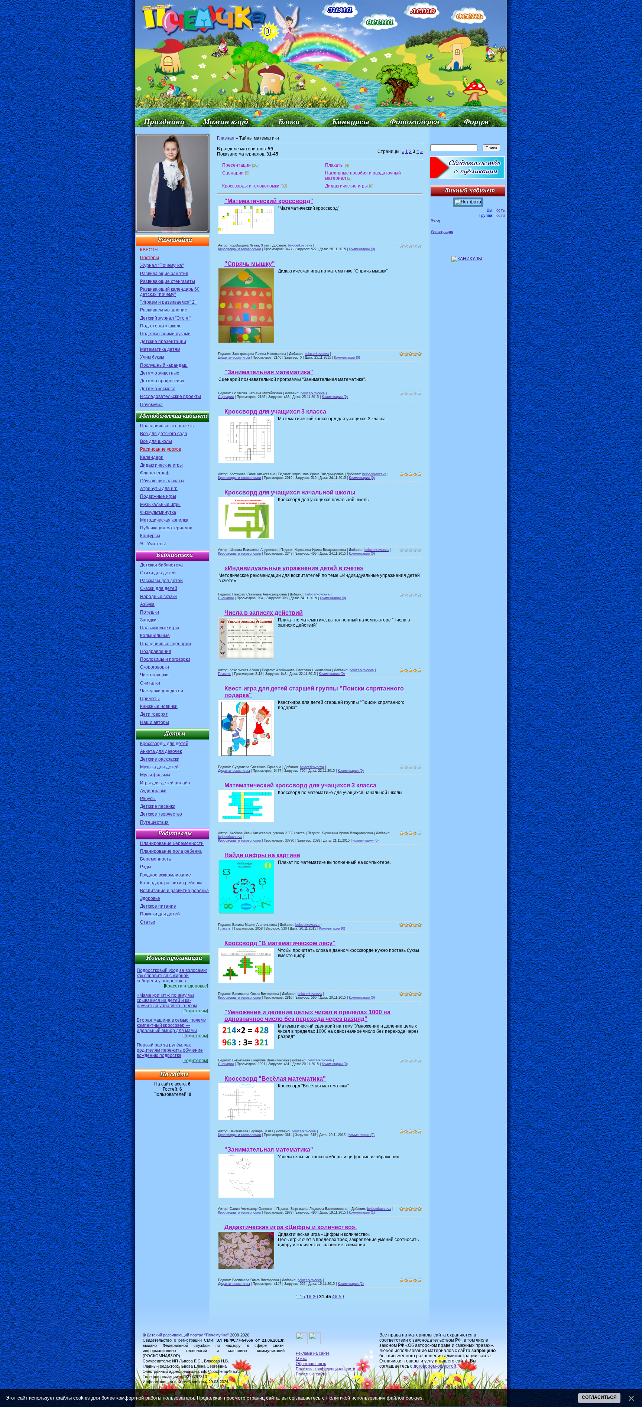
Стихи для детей (158, 572)
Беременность (155, 859)
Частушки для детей (161, 690)
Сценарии (233, 173)
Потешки (149, 612)
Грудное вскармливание (165, 875)
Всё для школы (156, 441)
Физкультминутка (158, 512)
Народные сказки (158, 596)
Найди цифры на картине (262, 855)
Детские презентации (163, 341)
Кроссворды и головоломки (250, 186)
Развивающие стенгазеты (167, 281)
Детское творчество (161, 814)
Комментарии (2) (351, 1284)
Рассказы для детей (161, 580)
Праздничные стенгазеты (167, 425)
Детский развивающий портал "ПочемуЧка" (188, 1335)
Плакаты (334, 165)
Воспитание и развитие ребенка (174, 890)
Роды (145, 866)
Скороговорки (154, 667)
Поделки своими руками (165, 333)
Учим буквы (152, 357)
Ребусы (148, 798)
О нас (301, 1358)
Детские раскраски (159, 759)
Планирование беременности (172, 843)
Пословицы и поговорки (165, 659)
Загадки (148, 620)
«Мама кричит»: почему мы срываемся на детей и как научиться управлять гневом (167, 1000)
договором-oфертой (435, 1366)
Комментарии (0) (362, 249)
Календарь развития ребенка (171, 882)
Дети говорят (154, 714)
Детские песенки (157, 806)
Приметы (150, 698)
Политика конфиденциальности (325, 1369)
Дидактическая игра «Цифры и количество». (290, 1227)
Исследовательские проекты (170, 396)
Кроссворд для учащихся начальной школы (290, 492)
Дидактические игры (161, 465)
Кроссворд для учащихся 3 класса (275, 411)
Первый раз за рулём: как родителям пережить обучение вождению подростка (170, 1050)
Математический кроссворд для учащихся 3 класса (300, 785)
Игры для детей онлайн (165, 783)
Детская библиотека (161, 565)
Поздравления (155, 651)
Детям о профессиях (162, 380)
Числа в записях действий (263, 613)
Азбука (147, 604)
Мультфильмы (155, 774)
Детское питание (158, 906)
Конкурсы (150, 535)
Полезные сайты (311, 1374)
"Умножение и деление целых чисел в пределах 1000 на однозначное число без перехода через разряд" (307, 1015)
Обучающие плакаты (162, 480)
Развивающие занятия (164, 273)
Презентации (236, 165)
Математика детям (160, 349)
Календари (151, 457)
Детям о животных (159, 373)
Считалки (150, 683)
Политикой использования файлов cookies (374, 1398)
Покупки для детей (160, 914)
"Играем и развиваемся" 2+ (168, 302)
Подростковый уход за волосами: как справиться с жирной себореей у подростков (172, 975)
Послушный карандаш (164, 365)
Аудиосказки (153, 790)
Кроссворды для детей (164, 743)
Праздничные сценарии (165, 643)
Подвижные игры (158, 496)
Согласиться (599, 1397)
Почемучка (151, 404)
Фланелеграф (154, 473)
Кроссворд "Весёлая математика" (275, 1078)
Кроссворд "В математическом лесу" (279, 943)
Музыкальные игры (160, 504)
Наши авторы (154, 722)
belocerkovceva (300, 245)
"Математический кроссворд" (268, 201)
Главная (225, 138)
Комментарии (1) (362, 1212)
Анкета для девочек (161, 751)
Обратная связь (311, 1363)
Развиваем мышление (163, 310)
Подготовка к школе (161, 326)
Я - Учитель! (153, 543)
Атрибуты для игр (159, 488)
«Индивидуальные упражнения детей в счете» (293, 568)
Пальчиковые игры (159, 627)
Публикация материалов (166, 528)
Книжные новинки (159, 706)
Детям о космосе (157, 388)
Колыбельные (155, 635)
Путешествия (154, 822)
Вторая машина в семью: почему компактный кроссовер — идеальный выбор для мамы (171, 1025)
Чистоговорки (154, 675)
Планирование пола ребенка (171, 851)
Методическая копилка (164, 520)
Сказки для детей (158, 588)
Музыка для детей (159, 767)
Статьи (147, 922)
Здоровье (150, 898)
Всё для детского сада (163, 433)
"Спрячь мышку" (249, 264)
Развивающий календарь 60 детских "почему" (170, 292)
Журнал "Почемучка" (162, 265)
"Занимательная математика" (268, 372)
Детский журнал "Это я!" (165, 318)
